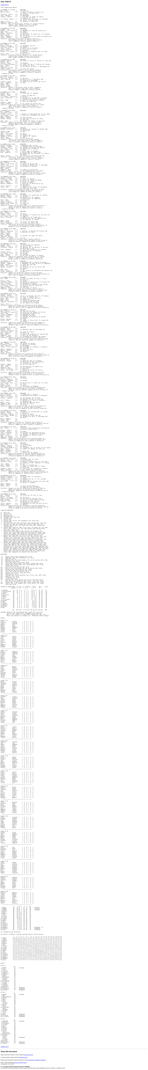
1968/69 (3, 5)
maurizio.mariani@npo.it (20, 1062)
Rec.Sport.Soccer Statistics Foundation (36, 1060)
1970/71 (7, 5)
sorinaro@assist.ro (28, 1054)
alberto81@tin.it (23, 1057)
